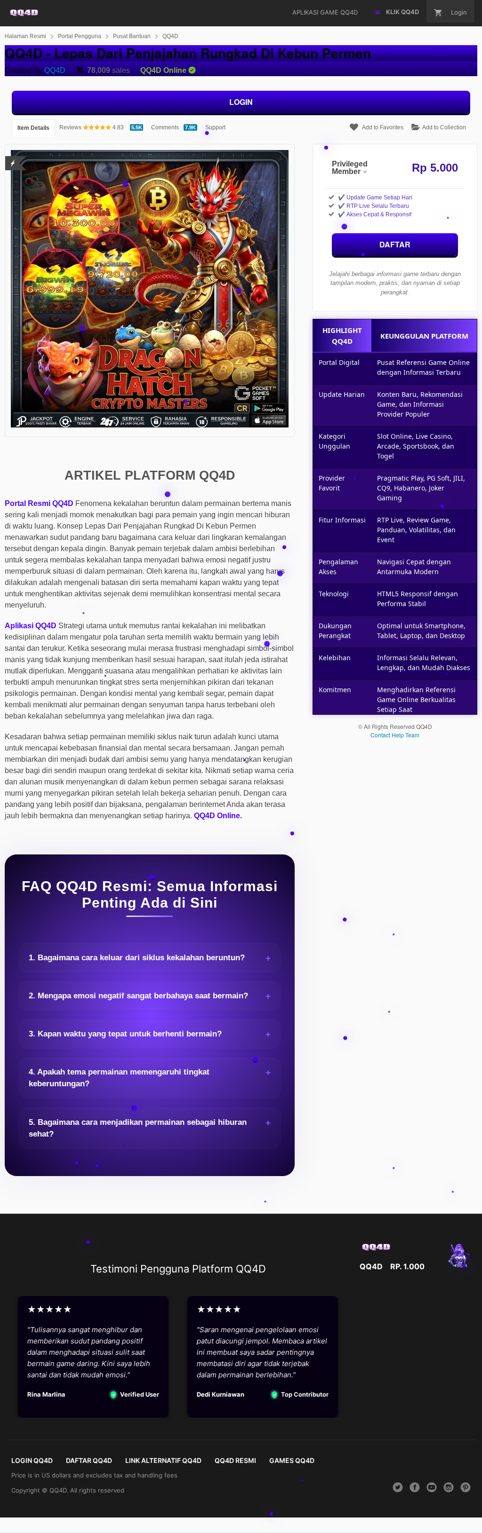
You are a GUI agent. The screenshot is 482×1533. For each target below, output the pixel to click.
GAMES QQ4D (291, 1460)
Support (215, 127)
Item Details (33, 128)
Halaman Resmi (25, 36)
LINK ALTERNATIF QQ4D (163, 1460)
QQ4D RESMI (235, 1460)
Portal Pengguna (79, 36)
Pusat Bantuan (132, 36)
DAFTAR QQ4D (89, 1460)
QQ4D (170, 36)
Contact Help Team (394, 735)
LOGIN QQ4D (32, 1460)
